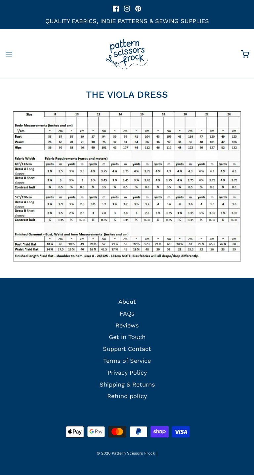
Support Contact (127, 348)
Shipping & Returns (127, 384)
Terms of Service (127, 360)
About (127, 301)
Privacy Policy (127, 372)
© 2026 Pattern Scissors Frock (126, 453)
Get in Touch (127, 336)
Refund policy (127, 395)
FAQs (127, 313)
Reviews (127, 325)
